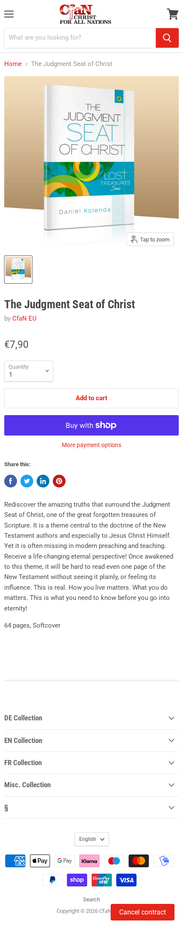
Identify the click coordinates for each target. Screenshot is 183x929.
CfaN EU (24, 318)
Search (91, 899)
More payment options (91, 445)
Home (13, 64)
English (87, 839)
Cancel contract (142, 912)
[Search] (167, 38)
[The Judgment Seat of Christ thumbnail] (18, 269)
